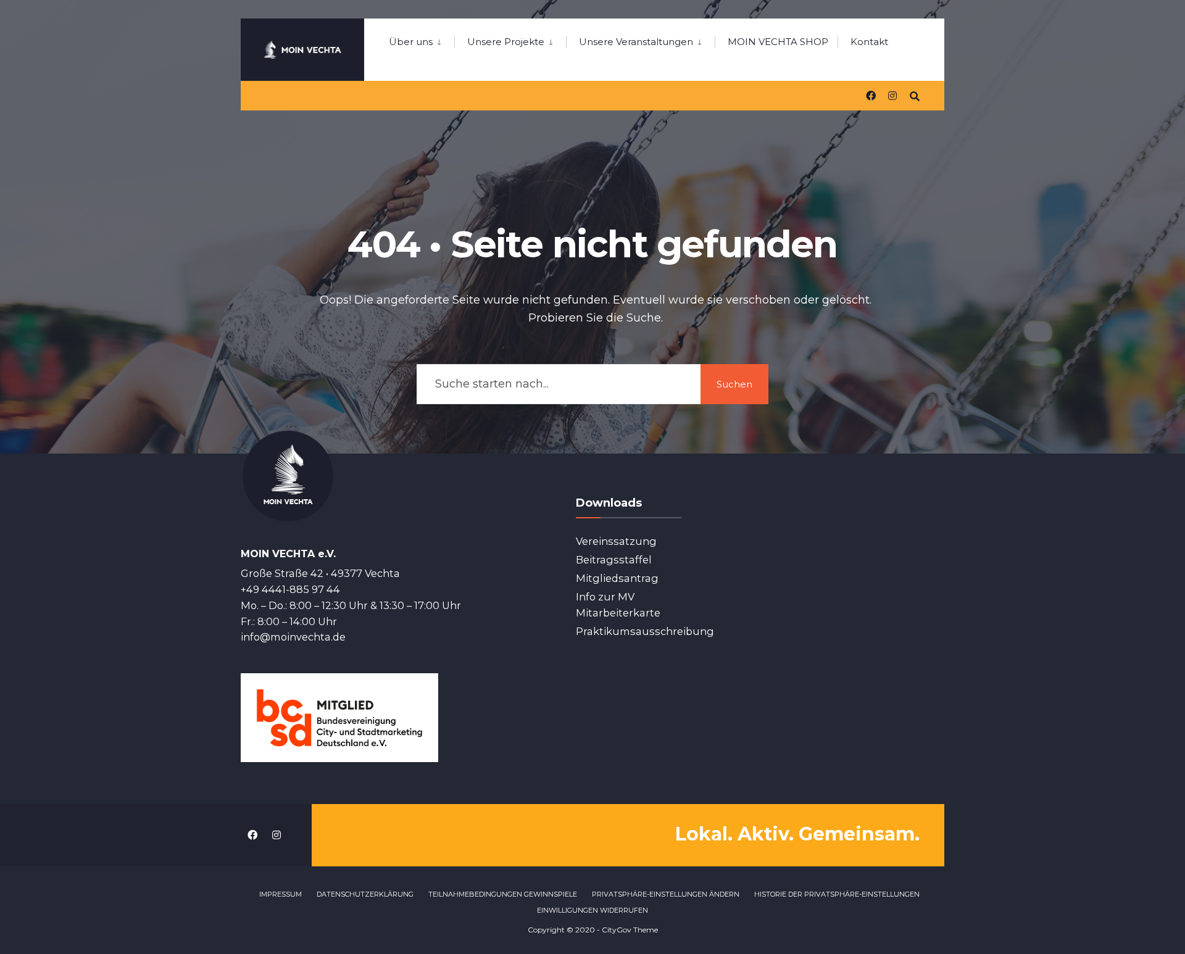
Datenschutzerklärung (365, 894)
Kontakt (869, 42)
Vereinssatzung (616, 541)
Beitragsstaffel (614, 560)
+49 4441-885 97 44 (290, 589)
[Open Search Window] (915, 95)
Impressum (280, 894)
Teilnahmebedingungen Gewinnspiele (502, 894)
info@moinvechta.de (293, 637)
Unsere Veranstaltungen (636, 42)
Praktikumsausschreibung (645, 631)
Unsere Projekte (505, 42)
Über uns (411, 42)
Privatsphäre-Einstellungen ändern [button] (665, 894)
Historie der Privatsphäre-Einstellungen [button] (837, 894)
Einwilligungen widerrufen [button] (592, 910)
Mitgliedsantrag (617, 578)
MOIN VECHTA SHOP (778, 42)
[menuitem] (421, 39)
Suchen (734, 384)
